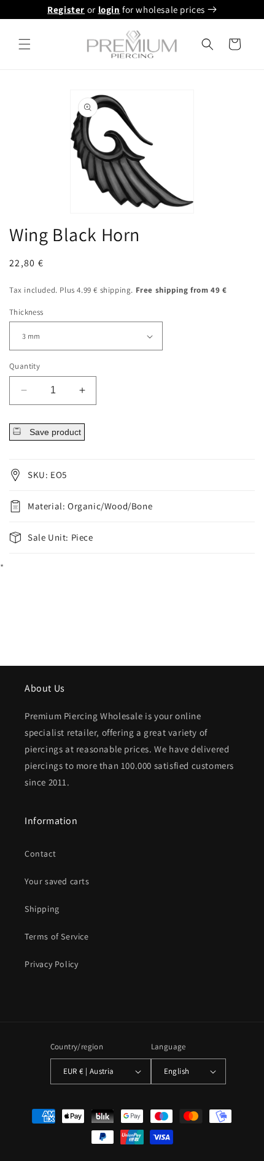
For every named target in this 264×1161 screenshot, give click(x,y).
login (109, 9)
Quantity (24, 366)
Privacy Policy (51, 964)
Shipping (42, 908)
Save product (54, 432)
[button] (24, 44)
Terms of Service (57, 936)
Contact (40, 853)
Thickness (26, 312)
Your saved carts (57, 881)
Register (66, 9)
